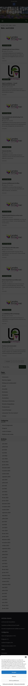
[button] (26, 657)
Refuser (14, 676)
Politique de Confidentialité (8, 684)
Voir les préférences (14, 680)
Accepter (14, 672)
